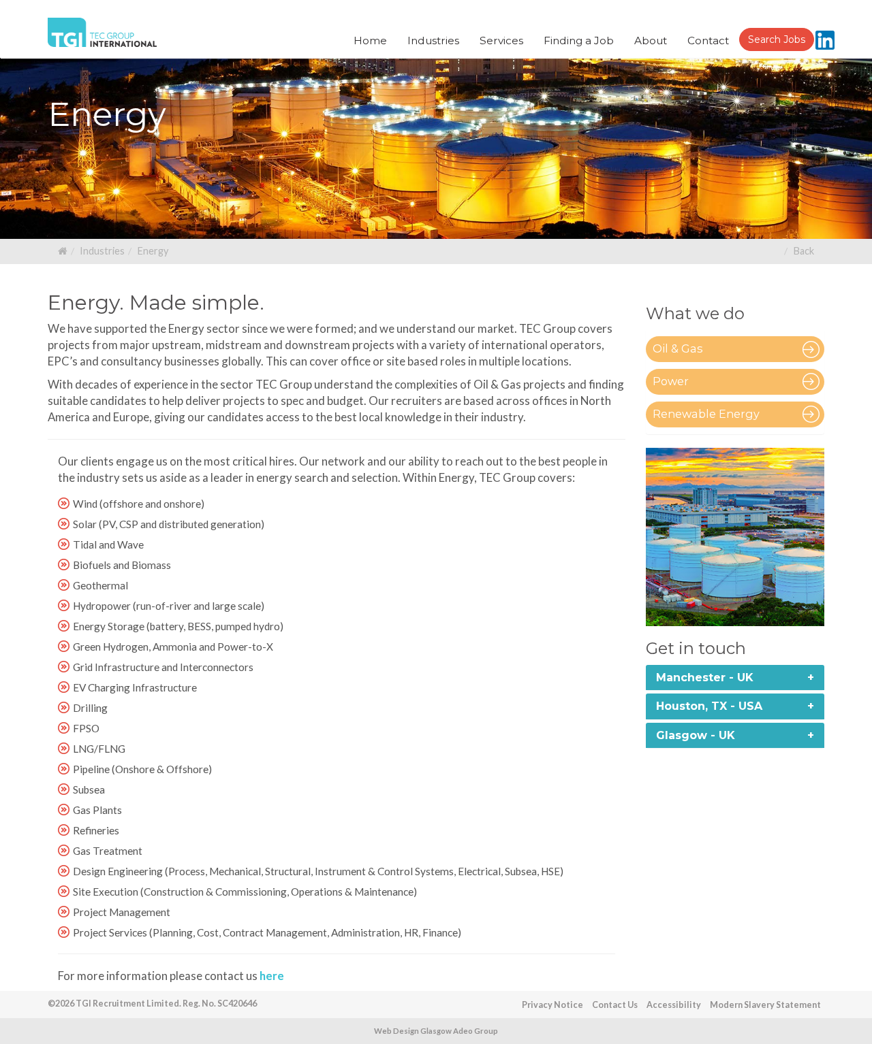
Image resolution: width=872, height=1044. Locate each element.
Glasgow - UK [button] (695, 735)
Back (803, 251)
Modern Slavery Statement (765, 1005)
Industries (102, 251)
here (272, 975)
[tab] (735, 678)
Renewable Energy (706, 414)
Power (671, 381)
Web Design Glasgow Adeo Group (436, 1030)
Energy (152, 251)
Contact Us (615, 1005)
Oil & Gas (678, 348)
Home (370, 40)
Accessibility (674, 1005)
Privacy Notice (552, 1005)
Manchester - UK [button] (704, 677)
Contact (708, 40)
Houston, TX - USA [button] (709, 706)
